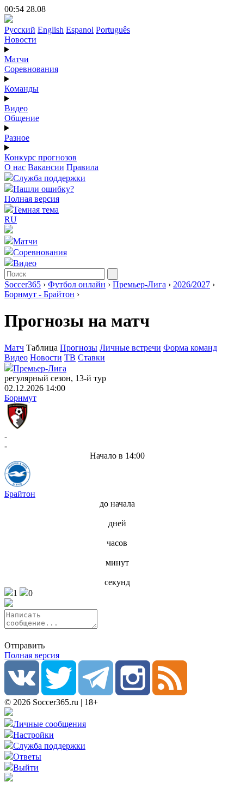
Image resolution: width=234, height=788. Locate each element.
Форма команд (190, 347)
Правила (82, 167)
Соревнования (31, 69)
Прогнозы (78, 347)
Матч (14, 347)
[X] (58, 692)
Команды (21, 88)
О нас (15, 167)
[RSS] (169, 692)
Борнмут (20, 397)
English (51, 29)
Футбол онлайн (77, 284)
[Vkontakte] (21, 692)
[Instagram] (132, 692)
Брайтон (19, 493)
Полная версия (31, 198)
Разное (16, 137)
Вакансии (46, 167)
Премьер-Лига (139, 284)
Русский (19, 29)
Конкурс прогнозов (40, 157)
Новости (20, 39)
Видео (16, 108)
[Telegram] (95, 692)
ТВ (70, 357)
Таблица (43, 347)
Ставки (91, 357)
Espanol (80, 29)
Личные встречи (130, 347)
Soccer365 (22, 284)
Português (113, 29)
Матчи (16, 59)
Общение (21, 118)
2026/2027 (191, 284)
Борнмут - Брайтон (39, 294)
